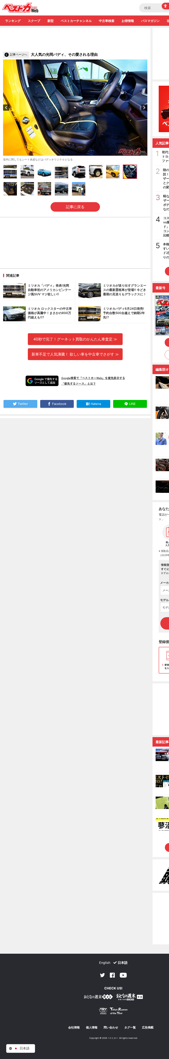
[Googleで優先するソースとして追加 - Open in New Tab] (42, 381)
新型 (50, 21)
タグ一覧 (130, 1027)
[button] (6, 107)
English (104, 963)
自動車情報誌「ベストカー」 (20, 7)
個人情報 (91, 1027)
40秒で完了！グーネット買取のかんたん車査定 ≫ (75, 339)
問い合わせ (111, 1027)
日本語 (123, 963)
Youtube (123, 975)
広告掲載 (148, 1027)
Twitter (102, 975)
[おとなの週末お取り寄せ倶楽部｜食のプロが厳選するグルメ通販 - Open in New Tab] (98, 997)
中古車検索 (106, 21)
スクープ (34, 21)
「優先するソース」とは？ (78, 383)
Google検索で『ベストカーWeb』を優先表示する (93, 378)
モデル (164, 600)
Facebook (112, 975)
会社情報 (74, 1027)
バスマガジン (150, 21)
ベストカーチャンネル (76, 21)
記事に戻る (75, 207)
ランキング (13, 21)
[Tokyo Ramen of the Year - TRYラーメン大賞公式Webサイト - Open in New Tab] (113, 1011)
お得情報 (128, 21)
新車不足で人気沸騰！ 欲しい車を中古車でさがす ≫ (75, 354)
